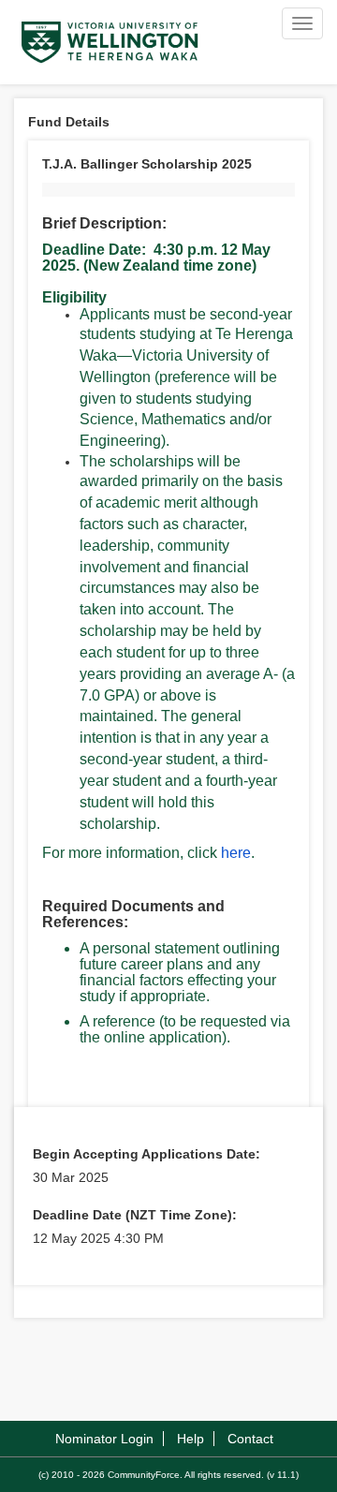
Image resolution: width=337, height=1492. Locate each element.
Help (190, 1438)
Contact (250, 1438)
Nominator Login (104, 1438)
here (236, 853)
